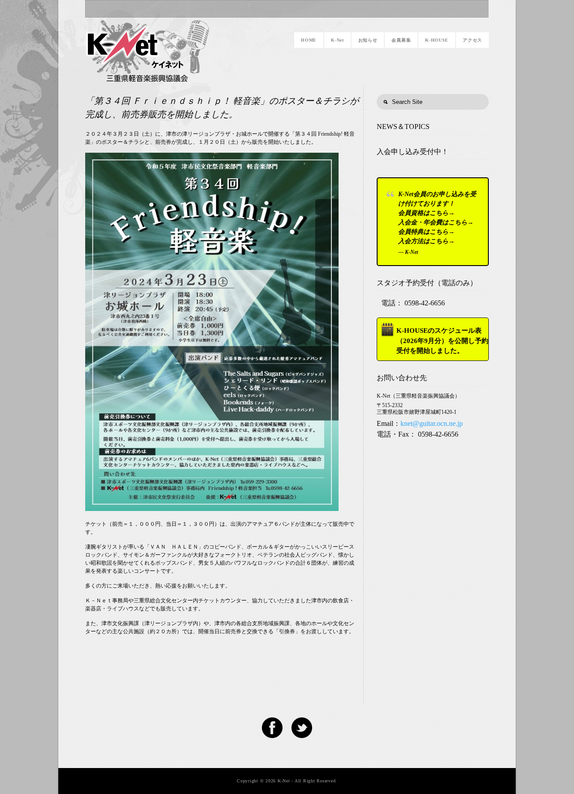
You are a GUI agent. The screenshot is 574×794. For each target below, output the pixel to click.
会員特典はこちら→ (426, 231)
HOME (309, 40)
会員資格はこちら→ (426, 213)
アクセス (472, 40)
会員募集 (401, 40)
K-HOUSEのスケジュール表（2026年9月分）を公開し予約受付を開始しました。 (442, 340)
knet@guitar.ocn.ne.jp (431, 423)
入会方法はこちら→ (426, 241)
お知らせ (368, 40)
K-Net (337, 40)
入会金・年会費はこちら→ (436, 222)
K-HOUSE (436, 40)
